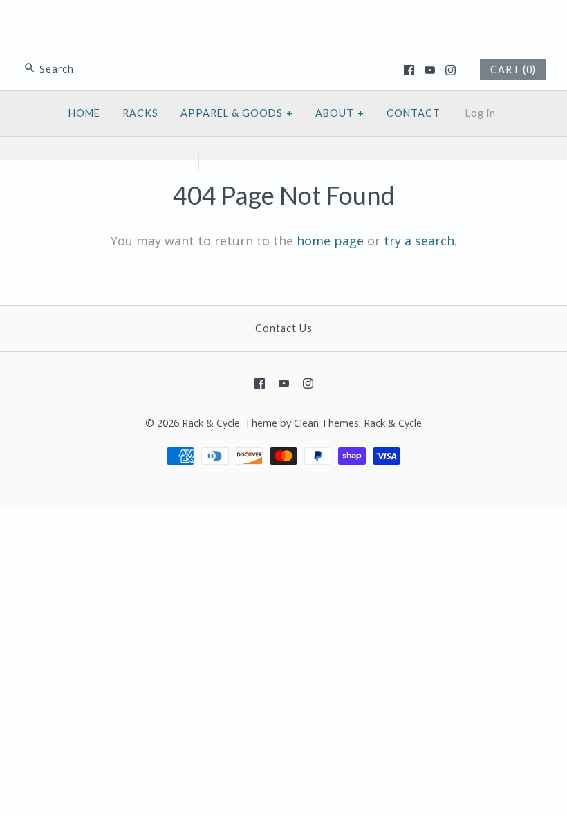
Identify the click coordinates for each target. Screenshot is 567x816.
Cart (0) (513, 69)
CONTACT (413, 113)
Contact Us (284, 328)
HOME (84, 113)
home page (330, 240)
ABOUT (339, 113)
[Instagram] (450, 70)
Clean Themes (326, 422)
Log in (480, 113)
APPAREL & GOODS (236, 113)
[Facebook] (409, 70)
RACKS (140, 113)
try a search (419, 240)
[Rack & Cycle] (283, 23)
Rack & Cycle (211, 422)
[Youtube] (430, 70)
